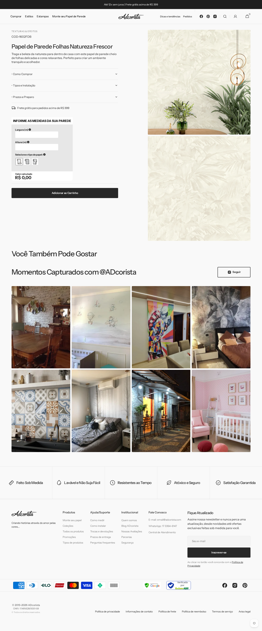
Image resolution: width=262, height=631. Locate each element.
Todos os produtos (73, 531)
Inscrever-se (218, 552)
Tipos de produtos (73, 542)
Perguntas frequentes (102, 542)
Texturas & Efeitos (24, 31)
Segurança (127, 542)
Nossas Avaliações (131, 531)
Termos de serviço (222, 611)
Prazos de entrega (100, 537)
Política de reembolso (194, 611)
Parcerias (126, 537)
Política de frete (167, 611)
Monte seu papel (72, 520)
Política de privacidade (107, 611)
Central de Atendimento (162, 532)
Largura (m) (40, 129)
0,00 (26, 177)
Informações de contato (139, 611)
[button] (224, 16)
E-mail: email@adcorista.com (165, 519)
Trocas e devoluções (101, 531)
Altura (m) (39, 142)
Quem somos (129, 520)
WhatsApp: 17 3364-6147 (163, 526)
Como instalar (98, 525)
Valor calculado (23, 173)
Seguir (236, 272)
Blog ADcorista (129, 525)
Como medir (97, 520)
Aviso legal (244, 611)
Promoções (69, 537)
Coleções (68, 525)
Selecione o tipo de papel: (42, 154)
